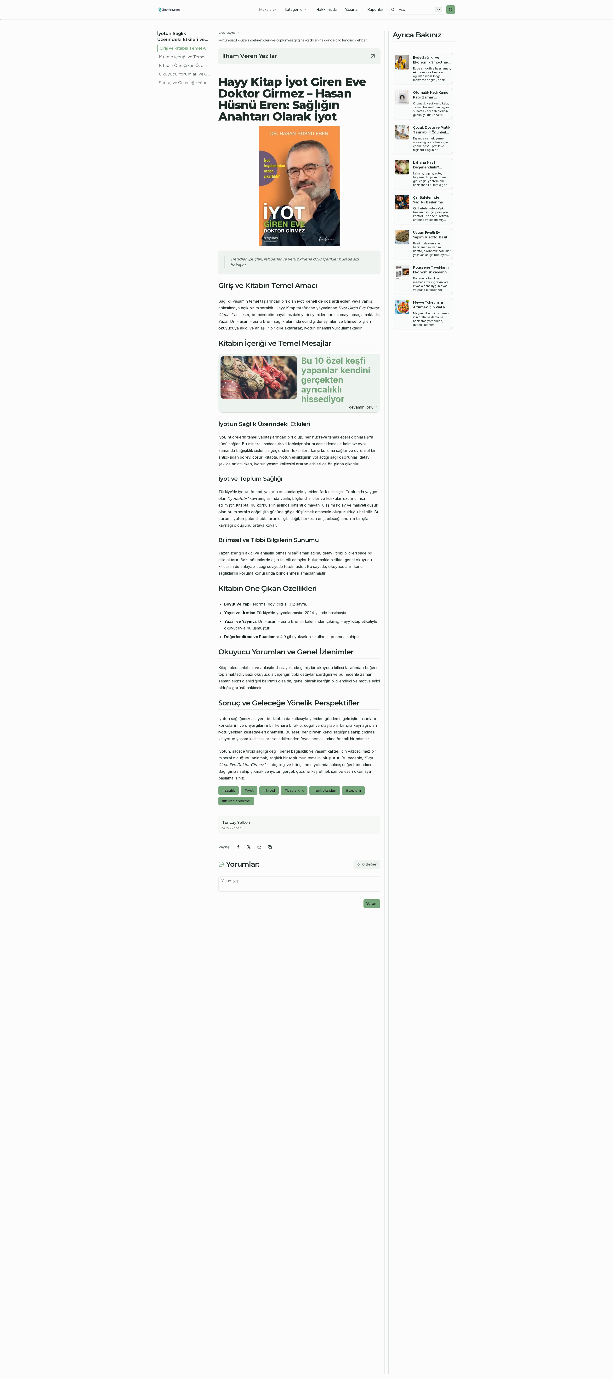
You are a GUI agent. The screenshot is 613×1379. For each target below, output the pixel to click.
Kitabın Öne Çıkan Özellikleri (185, 65)
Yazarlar (352, 9)
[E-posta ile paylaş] (259, 847)
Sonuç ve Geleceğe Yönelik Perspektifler (185, 83)
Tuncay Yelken (236, 822)
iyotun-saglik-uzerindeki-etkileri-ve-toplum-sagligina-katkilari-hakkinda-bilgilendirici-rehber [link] (292, 40)
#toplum (353, 790)
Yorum (371, 903)
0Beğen (369, 864)
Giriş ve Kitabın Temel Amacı (185, 48)
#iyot (249, 790)
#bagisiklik (294, 790)
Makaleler (267, 9)
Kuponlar (375, 9)
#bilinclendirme (236, 801)
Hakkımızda (326, 9)
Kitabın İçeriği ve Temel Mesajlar (185, 57)
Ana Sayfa (226, 33)
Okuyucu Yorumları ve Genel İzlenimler (185, 74)
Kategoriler (294, 9)
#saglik (228, 790)
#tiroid (269, 790)
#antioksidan (324, 790)
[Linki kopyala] (270, 847)
